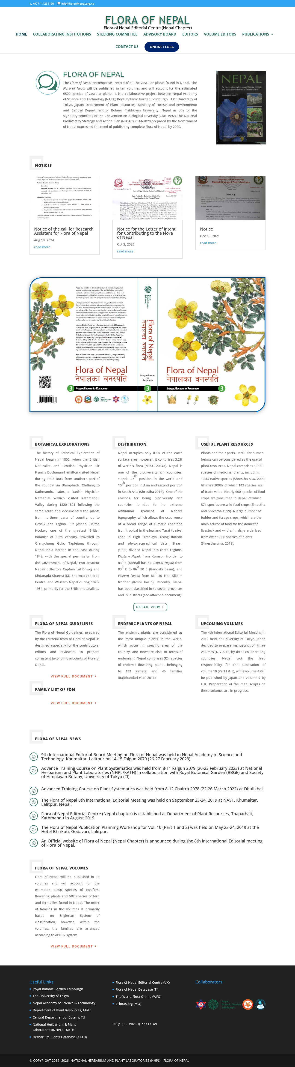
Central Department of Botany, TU (59, 1017)
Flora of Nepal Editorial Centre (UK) (143, 982)
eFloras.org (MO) (128, 1003)
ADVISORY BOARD (159, 35)
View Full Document (72, 676)
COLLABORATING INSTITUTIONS (62, 35)
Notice (206, 229)
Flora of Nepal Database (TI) (137, 989)
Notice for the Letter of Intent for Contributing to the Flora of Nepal (146, 233)
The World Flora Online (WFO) (138, 996)
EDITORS (190, 35)
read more (42, 247)
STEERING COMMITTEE (117, 35)
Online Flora (162, 47)
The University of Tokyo (51, 996)
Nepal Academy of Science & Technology (64, 1003)
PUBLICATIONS (255, 35)
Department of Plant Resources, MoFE (62, 1010)
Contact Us (127, 47)
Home (21, 35)
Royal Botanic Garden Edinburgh (58, 989)
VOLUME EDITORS (220, 35)
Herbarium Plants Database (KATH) (60, 1037)
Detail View (148, 607)
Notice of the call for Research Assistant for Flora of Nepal (64, 231)
